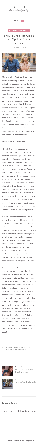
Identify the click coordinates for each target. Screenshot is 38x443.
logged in (16, 411)
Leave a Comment (20, 349)
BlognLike (19, 7)
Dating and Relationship (19, 30)
